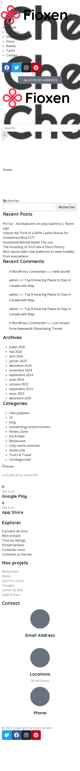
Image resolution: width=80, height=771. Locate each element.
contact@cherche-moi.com (40, 642)
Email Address (40, 635)
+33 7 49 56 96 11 (40, 719)
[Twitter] (16, 67)
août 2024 (16, 379)
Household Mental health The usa (28, 242)
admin (13, 280)
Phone (40, 713)
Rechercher (66, 207)
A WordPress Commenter (27, 271)
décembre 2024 (20, 365)
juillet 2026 (17, 347)
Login (43, 114)
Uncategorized (19, 459)
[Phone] (40, 696)
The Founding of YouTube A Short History (33, 247)
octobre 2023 (18, 384)
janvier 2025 (18, 361)
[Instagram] (26, 67)
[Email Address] (40, 619)
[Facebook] (7, 67)
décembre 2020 (20, 398)
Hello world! (61, 271)
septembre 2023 (21, 389)
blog (12, 422)
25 (11, 417)
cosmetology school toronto (29, 427)
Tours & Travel (20, 455)
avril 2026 (16, 356)
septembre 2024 (21, 375)
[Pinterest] (36, 67)
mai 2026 (15, 352)
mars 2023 (16, 393)
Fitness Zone (18, 431)
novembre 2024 (20, 370)
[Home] (36, 97)
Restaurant (17, 441)
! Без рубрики (19, 413)
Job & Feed (16, 436)
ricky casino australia (24, 445)
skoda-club (17, 450)
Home (7, 170)
